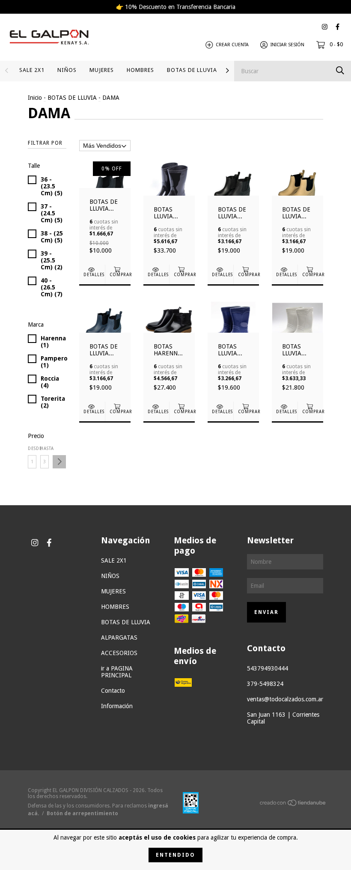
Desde (32, 448)
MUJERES (101, 70)
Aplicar (59, 461)
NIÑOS (67, 70)
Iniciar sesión (287, 45)
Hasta (44, 448)
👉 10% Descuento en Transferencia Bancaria (175, 6)
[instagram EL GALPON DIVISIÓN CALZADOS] (324, 26)
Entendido (175, 855)
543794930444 (267, 668)
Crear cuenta (232, 45)
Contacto (113, 690)
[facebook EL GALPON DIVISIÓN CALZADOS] (337, 26)
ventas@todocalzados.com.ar (285, 699)
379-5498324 (265, 683)
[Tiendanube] (293, 804)
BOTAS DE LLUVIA (192, 70)
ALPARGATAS (119, 637)
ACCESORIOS (119, 653)
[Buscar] (340, 70)
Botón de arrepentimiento (82, 813)
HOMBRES (140, 70)
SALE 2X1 (32, 70)
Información (117, 706)
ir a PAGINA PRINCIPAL (117, 672)
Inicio (35, 97)
